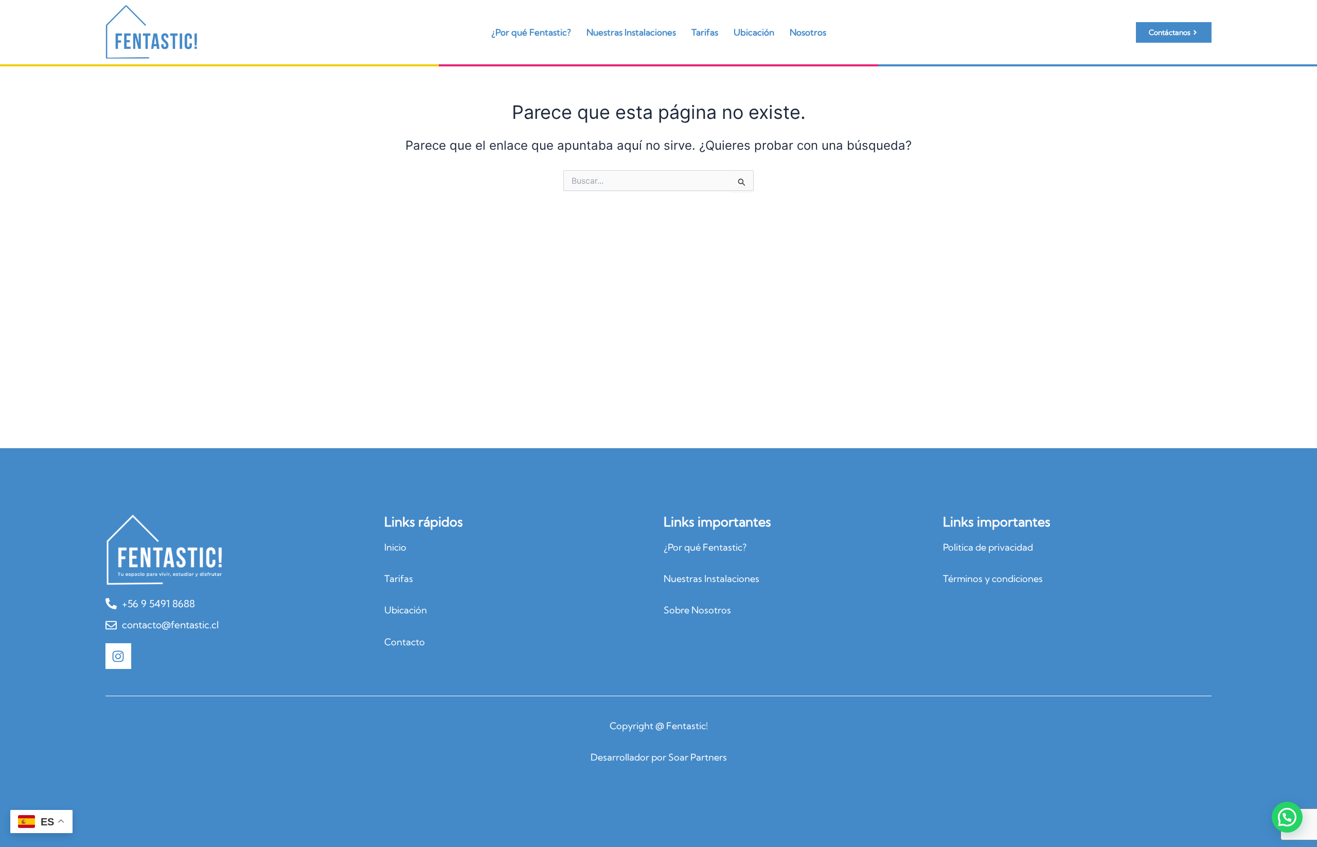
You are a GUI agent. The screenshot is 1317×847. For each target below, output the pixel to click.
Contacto (404, 642)
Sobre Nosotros (697, 610)
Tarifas (704, 32)
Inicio (395, 547)
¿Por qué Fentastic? (531, 32)
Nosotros (808, 32)
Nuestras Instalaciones (631, 32)
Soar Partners (697, 757)
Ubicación (754, 32)
